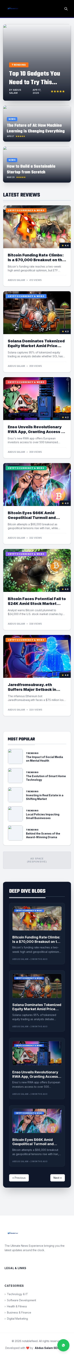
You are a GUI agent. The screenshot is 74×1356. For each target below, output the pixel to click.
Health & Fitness (16, 1306)
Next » (58, 1177)
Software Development (20, 1300)
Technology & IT (16, 1294)
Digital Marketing (16, 1318)
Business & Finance (18, 1312)
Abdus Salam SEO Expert (52, 1347)
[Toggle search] (66, 8)
